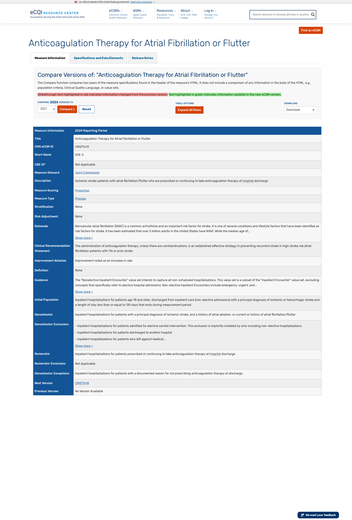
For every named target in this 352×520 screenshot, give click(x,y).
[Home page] (57, 13)
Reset (86, 109)
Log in (209, 10)
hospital (248, 181)
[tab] (50, 58)
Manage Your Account (211, 16)
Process (80, 198)
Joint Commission (87, 172)
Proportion (82, 190)
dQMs (137, 10)
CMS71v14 (82, 383)
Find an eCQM (310, 30)
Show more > (84, 238)
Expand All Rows (189, 110)
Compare (66, 109)
